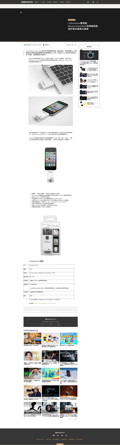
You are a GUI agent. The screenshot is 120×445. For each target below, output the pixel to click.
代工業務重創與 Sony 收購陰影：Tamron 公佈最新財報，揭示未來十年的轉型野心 (68, 364)
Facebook (67, 45)
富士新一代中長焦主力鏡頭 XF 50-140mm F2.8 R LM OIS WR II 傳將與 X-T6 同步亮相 (50, 399)
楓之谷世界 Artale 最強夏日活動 (67, 345)
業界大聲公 (29, 44)
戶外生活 (43, 2)
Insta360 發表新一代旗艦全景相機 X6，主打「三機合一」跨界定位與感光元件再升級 (68, 382)
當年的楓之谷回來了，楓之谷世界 (31, 345)
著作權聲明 (56, 439)
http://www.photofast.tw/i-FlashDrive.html (45, 303)
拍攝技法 (37, 2)
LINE (70, 45)
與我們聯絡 (71, 439)
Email (75, 45)
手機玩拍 (62, 2)
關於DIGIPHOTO (41, 439)
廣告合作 (49, 439)
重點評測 (55, 2)
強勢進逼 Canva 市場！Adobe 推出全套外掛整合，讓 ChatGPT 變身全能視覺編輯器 (68, 416)
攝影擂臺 (68, 2)
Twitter (73, 45)
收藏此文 (47, 44)
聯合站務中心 (80, 439)
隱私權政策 (64, 439)
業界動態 (49, 2)
